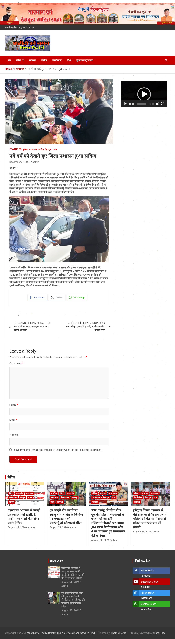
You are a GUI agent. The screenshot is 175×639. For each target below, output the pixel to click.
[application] (144, 94)
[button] (144, 94)
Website (13, 434)
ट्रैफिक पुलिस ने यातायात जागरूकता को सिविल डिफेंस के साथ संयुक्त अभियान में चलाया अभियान (32, 326)
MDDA (54, 493)
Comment (16, 363)
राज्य (55, 149)
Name (13, 404)
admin (35, 162)
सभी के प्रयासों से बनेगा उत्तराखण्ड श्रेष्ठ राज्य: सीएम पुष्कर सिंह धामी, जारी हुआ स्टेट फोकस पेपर (85, 326)
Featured (15, 149)
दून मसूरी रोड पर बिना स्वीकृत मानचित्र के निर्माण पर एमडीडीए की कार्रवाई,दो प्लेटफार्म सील (66, 516)
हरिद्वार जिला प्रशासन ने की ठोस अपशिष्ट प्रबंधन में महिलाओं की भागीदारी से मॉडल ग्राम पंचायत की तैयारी (149, 518)
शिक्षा (69, 60)
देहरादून (48, 149)
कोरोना (44, 60)
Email (13, 419)
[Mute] (157, 104)
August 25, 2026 (17, 527)
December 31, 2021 (19, 162)
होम (9, 60)
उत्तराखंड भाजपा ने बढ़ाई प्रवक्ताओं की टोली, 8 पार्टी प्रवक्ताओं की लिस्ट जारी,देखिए (24, 516)
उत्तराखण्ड (29, 493)
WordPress (159, 632)
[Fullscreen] (163, 104)
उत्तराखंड (33, 149)
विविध (11, 477)
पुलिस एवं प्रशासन (84, 60)
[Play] (125, 104)
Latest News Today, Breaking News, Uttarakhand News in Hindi (60, 632)
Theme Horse (118, 632)
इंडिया (18, 60)
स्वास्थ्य (32, 60)
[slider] (141, 104)
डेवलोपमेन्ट (57, 60)
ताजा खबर (56, 561)
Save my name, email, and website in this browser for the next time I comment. (58, 449)
